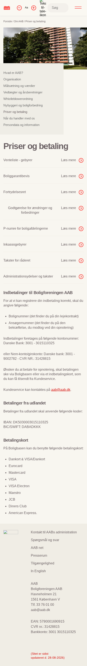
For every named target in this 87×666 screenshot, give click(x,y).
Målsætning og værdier (19, 86)
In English (38, 571)
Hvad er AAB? (13, 73)
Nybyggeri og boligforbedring (23, 105)
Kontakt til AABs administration (54, 532)
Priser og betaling (15, 112)
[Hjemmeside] (6, 7)
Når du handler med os (19, 118)
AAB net (37, 548)
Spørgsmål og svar (45, 540)
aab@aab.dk (60, 389)
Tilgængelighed (42, 563)
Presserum (39, 555)
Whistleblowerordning (18, 99)
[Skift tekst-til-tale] (43, 7)
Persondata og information (21, 125)
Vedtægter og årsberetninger (22, 92)
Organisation (12, 79)
